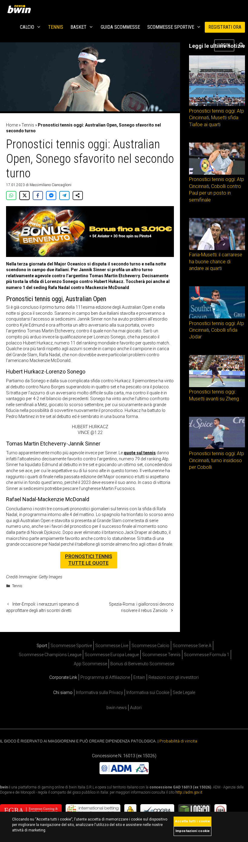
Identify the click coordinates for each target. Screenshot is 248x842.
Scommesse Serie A (192, 645)
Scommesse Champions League (50, 654)
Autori (136, 707)
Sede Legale (184, 692)
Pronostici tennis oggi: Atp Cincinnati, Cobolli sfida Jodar (216, 330)
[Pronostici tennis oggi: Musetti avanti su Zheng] (217, 385)
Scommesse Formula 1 (206, 654)
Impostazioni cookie (192, 831)
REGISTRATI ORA (224, 27)
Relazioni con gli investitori (173, 677)
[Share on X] (24, 195)
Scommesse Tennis (161, 654)
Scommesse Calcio (150, 645)
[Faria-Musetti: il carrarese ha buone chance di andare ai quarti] (217, 248)
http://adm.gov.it (188, 792)
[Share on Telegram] (64, 195)
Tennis (55, 27)
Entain (139, 677)
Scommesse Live (111, 645)
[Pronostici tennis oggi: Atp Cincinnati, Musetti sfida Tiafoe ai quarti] (217, 104)
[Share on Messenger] (51, 195)
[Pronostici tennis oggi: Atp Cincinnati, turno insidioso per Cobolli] (217, 447)
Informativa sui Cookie (147, 692)
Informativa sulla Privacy (99, 692)
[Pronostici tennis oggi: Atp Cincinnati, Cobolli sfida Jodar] (217, 316)
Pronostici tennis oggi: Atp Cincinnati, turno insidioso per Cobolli (216, 460)
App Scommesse (90, 663)
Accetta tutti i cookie (192, 821)
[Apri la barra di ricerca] (241, 45)
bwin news (116, 707)
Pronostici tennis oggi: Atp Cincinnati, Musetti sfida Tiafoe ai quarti (216, 117)
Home (12, 125)
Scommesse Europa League (112, 654)
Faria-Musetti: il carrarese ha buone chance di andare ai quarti (215, 261)
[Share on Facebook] (38, 195)
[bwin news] (20, 9)
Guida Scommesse (120, 27)
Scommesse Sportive (170, 27)
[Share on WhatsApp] (11, 195)
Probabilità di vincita (178, 740)
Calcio (27, 27)
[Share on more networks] (78, 195)
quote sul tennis (140, 452)
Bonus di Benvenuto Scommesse (142, 663)
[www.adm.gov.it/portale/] (124, 772)
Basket (78, 27)
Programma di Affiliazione (105, 677)
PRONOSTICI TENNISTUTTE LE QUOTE (88, 560)
